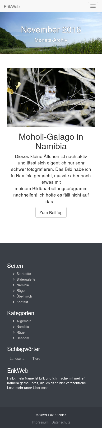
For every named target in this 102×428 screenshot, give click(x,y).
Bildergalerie (26, 279)
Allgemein (24, 320)
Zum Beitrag (51, 212)
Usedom (23, 338)
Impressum (40, 422)
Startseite (24, 273)
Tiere (36, 358)
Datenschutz (60, 422)
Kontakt (22, 301)
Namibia (23, 285)
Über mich (24, 296)
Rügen (22, 290)
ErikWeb (12, 6)
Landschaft (18, 358)
